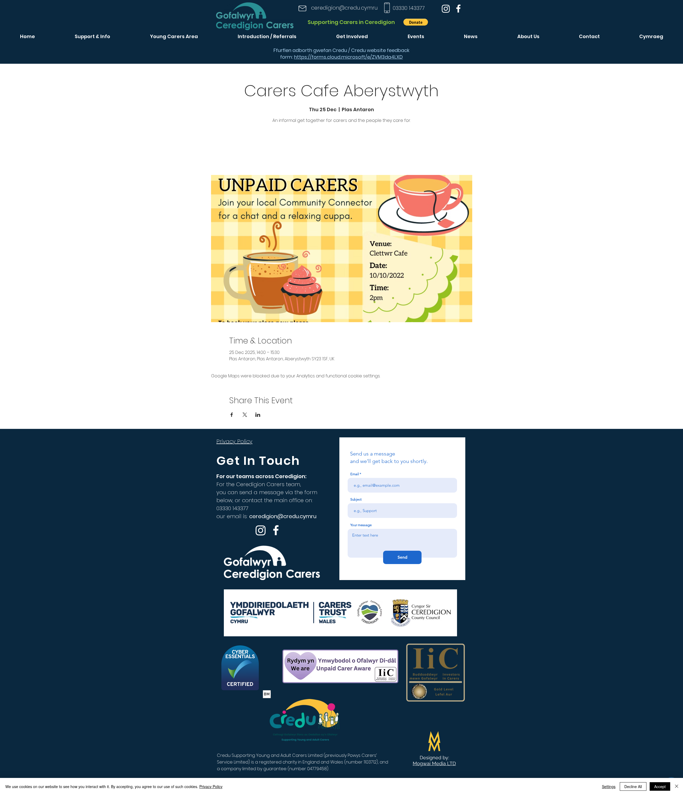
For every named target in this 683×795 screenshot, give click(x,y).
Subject (356, 499)
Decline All (633, 786)
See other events (341, 150)
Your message (361, 525)
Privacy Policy (211, 786)
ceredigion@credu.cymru (344, 7)
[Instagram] (445, 8)
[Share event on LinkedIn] (257, 415)
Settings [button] (609, 786)
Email (354, 474)
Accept (660, 786)
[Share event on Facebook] (231, 415)
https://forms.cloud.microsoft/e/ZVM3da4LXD (348, 57)
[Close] (676, 786)
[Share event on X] (244, 415)
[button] (415, 22)
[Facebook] (458, 8)
